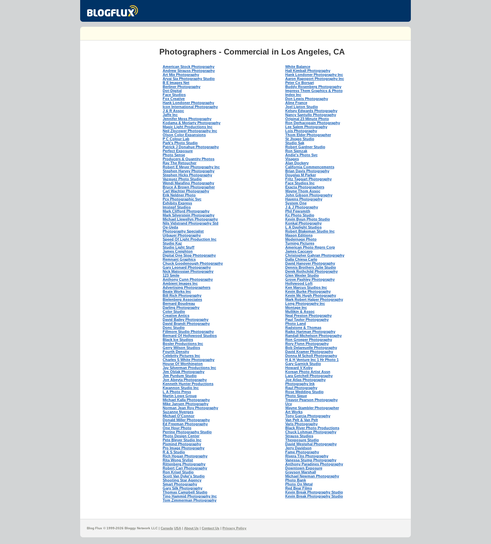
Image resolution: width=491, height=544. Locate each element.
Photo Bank (295, 480)
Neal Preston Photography (308, 315)
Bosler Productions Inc (183, 344)
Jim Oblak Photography (183, 372)
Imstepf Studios (177, 207)
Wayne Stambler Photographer (312, 408)
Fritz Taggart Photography (308, 179)
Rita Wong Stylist (178, 460)
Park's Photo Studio (180, 143)
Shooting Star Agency (182, 480)
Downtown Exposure (303, 468)
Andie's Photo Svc (301, 155)
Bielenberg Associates (182, 299)
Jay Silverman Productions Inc (189, 368)
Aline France (296, 103)
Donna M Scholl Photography (311, 356)
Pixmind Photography (182, 444)
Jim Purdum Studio (180, 376)
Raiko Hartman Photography (310, 332)
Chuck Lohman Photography (310, 432)
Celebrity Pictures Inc (181, 356)
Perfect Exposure (178, 151)
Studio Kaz (172, 243)
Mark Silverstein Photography (188, 215)
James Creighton (178, 251)
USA (177, 528)
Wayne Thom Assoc (302, 191)
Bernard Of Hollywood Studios (190, 336)
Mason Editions (299, 235)
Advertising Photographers (186, 287)
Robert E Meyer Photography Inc (191, 167)
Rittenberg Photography (184, 464)
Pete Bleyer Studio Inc (182, 440)
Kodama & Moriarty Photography (191, 123)
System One (296, 203)
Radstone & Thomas (303, 328)
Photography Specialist (183, 231)
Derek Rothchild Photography (311, 271)
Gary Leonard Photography (187, 267)
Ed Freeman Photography (185, 424)
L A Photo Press (177, 392)
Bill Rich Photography (182, 295)
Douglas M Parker (300, 175)
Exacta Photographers (304, 187)
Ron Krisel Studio (178, 472)
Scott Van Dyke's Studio (184, 476)
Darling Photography (181, 307)
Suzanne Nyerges (178, 412)
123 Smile (171, 275)
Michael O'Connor (178, 416)
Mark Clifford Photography (186, 211)
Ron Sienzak (296, 151)
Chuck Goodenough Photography (193, 263)
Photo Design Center (181, 436)
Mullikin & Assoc (300, 311)
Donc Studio (174, 328)
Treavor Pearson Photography (311, 400)
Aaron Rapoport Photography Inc (314, 79)
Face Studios (174, 95)
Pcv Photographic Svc (182, 199)
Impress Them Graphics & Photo (314, 91)
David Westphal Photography (311, 444)
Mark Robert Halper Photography (314, 299)
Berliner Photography (181, 87)
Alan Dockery (297, 163)
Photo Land (295, 324)
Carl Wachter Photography (186, 191)
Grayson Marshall (300, 472)
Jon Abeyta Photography (185, 380)
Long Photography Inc (305, 303)
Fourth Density (176, 352)
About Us (191, 528)
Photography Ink (300, 384)
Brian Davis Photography (307, 171)
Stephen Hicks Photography (187, 175)
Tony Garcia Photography (307, 416)
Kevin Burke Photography (308, 291)
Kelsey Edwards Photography (311, 111)
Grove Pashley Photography (310, 279)
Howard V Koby (299, 368)
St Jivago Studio (299, 139)
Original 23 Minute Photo (307, 119)
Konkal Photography (303, 223)
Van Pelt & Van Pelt (301, 420)
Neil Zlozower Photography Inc (190, 131)
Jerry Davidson (298, 448)
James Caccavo (299, 251)
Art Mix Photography (181, 75)
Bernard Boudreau (179, 303)
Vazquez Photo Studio (182, 179)
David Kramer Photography (309, 352)
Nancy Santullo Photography (310, 115)
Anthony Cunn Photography (188, 279)
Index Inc (293, 95)
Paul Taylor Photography (307, 320)
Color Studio (174, 311)
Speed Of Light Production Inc (189, 239)
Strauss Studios (299, 436)
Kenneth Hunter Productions (188, 384)
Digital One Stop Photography (189, 255)
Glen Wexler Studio (302, 275)
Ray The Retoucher (179, 163)
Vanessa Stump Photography (310, 460)
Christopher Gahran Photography (314, 255)
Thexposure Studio (302, 440)
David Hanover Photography (310, 263)
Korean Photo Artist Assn (307, 372)
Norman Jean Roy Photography (190, 408)
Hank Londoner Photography (188, 103)
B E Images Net (176, 83)
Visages (292, 159)
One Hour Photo (177, 428)
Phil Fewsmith (297, 211)
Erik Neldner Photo (179, 195)
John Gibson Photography (308, 195)
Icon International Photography (190, 107)
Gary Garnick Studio (303, 364)
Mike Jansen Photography (185, 404)
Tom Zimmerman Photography (189, 500)
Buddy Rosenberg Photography (313, 87)
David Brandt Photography (186, 324)
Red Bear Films (298, 488)
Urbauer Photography (182, 235)
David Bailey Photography (185, 320)
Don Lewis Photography (306, 99)
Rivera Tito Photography (306, 456)
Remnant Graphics (179, 259)
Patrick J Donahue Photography (191, 147)
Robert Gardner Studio (305, 147)
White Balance (297, 67)
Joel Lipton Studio (301, 107)
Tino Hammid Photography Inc (190, 496)
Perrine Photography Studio (187, 432)
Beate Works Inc (177, 291)
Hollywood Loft (299, 283)
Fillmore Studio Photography (188, 332)
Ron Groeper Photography (308, 340)
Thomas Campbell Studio (185, 492)
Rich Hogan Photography (185, 456)
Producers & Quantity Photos (188, 159)
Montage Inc (296, 307)
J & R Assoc (173, 111)
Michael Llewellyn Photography (190, 219)
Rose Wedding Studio (304, 392)
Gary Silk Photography (182, 488)
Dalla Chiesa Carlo (301, 259)
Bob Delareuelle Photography (311, 348)
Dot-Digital (172, 91)
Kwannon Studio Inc (181, 388)
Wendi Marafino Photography (188, 183)
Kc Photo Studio (299, 215)
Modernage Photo (301, 239)
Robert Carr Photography (185, 468)
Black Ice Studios (178, 340)
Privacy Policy (234, 528)
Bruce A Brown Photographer (189, 187)
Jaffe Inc (170, 115)
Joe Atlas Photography (305, 380)
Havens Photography (303, 199)
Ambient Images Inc (180, 283)
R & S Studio (174, 452)
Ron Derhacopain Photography (312, 123)
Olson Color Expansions (184, 135)
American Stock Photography (188, 67)
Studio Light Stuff (178, 247)
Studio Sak (294, 143)
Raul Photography (301, 388)
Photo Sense (174, 155)
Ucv (288, 404)
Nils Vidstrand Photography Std (190, 223)
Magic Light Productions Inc (187, 127)
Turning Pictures (299, 243)
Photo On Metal (299, 484)
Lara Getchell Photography (309, 376)
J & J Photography (301, 207)
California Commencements (309, 167)
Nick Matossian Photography (188, 271)
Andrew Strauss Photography (189, 71)
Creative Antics (176, 315)
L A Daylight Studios (303, 227)
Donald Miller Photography (186, 420)
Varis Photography (301, 424)
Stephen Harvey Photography (188, 171)
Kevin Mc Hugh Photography (310, 295)
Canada (167, 528)
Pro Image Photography (183, 448)
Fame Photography (302, 452)
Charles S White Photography (188, 360)
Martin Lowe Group (180, 396)
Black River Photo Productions (312, 428)
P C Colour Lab (176, 139)
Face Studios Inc (300, 183)
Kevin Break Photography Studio (314, 492)
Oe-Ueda (170, 227)
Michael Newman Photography (312, 476)
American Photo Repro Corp (310, 247)
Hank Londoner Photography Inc (314, 75)
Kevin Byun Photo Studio (307, 219)
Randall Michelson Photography (313, 336)
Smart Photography (180, 484)
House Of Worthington (183, 364)
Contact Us (210, 528)
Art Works (294, 412)
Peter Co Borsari (299, 83)
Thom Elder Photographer (308, 135)
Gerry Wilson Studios (181, 348)
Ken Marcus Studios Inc (306, 287)
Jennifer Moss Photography (187, 119)
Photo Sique (296, 396)
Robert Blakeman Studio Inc (310, 231)
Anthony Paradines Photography (314, 464)
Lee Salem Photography (306, 127)
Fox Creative (174, 99)
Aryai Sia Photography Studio (189, 79)
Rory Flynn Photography (307, 344)
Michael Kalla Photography (186, 400)
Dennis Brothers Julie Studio (310, 267)
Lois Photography (301, 131)
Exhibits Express (177, 203)
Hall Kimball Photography (307, 71)
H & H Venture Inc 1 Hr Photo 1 (312, 360)
